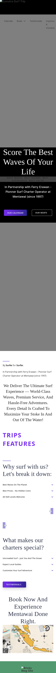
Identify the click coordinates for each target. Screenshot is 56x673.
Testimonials (36, 21)
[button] (28, 485)
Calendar (8, 21)
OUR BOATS (41, 212)
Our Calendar (15, 213)
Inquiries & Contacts (50, 24)
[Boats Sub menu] (25, 21)
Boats (19, 21)
